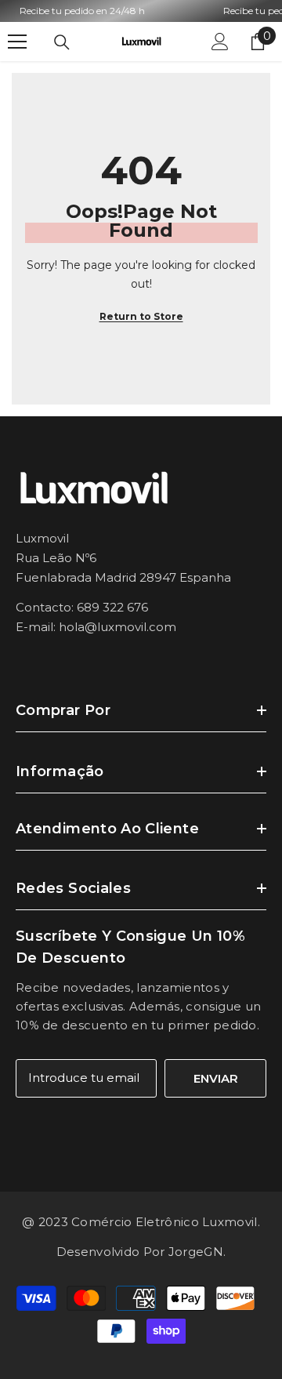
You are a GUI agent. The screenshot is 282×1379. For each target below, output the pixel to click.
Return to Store (141, 316)
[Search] (61, 42)
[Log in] (220, 41)
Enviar (215, 1078)
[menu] (17, 41)
